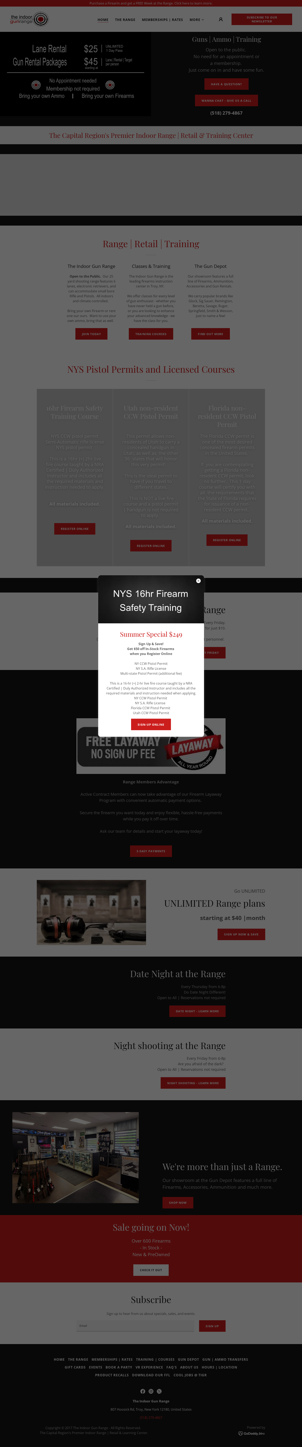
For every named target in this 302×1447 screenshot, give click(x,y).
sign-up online (151, 724)
